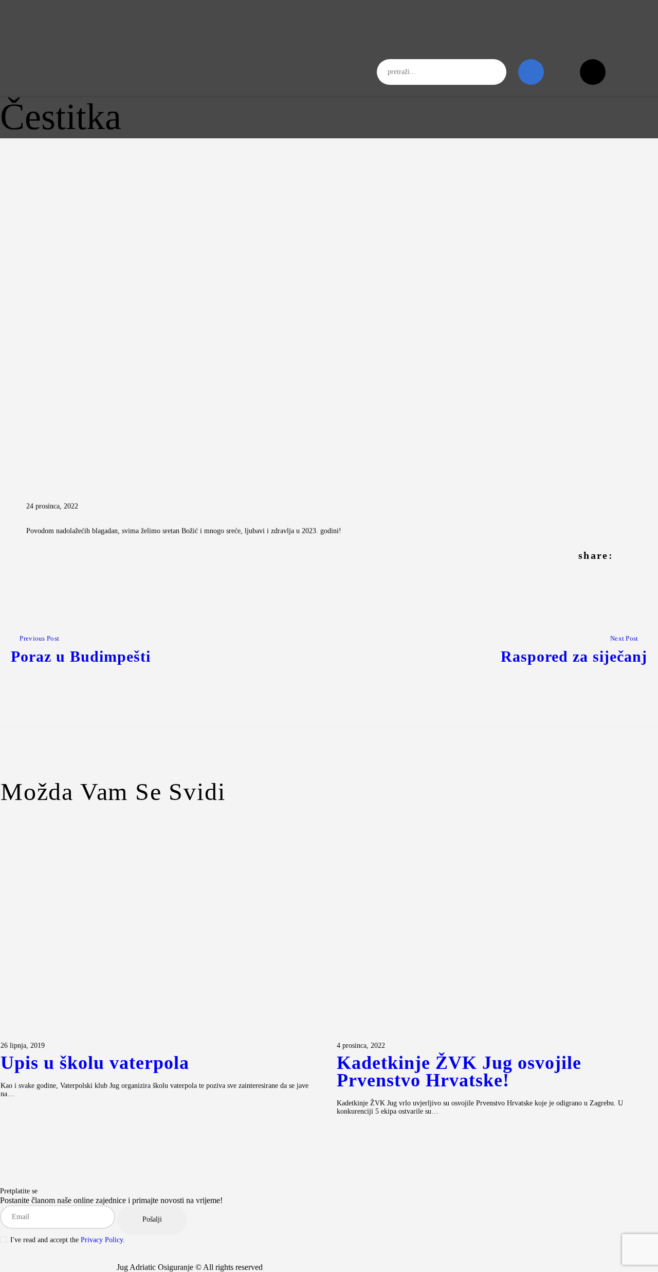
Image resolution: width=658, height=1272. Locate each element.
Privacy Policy (102, 1240)
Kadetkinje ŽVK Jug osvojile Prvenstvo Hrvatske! (459, 1072)
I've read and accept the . (67, 1240)
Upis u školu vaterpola (95, 1063)
